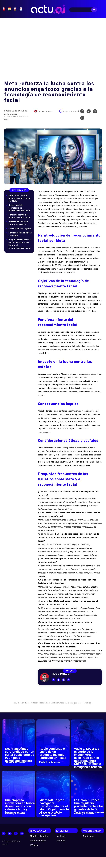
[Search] (94, 9)
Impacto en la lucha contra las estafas (18, 223)
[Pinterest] (95, 112)
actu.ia (16, 703)
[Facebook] (82, 112)
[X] (88, 112)
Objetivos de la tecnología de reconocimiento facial (19, 208)
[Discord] (53, 679)
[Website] (22, 833)
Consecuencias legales (19, 229)
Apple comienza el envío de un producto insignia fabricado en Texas (52, 753)
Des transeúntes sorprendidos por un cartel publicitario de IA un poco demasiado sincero (19, 755)
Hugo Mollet (47, 111)
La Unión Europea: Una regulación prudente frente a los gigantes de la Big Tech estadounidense (89, 806)
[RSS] (10, 833)
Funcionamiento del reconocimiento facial (19, 216)
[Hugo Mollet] (36, 111)
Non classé (25, 703)
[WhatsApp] (82, 118)
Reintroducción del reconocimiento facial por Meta (19, 198)
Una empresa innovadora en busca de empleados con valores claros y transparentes (20, 806)
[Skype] (63, 679)
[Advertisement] (53, 47)
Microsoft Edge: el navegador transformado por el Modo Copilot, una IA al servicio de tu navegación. (54, 807)
